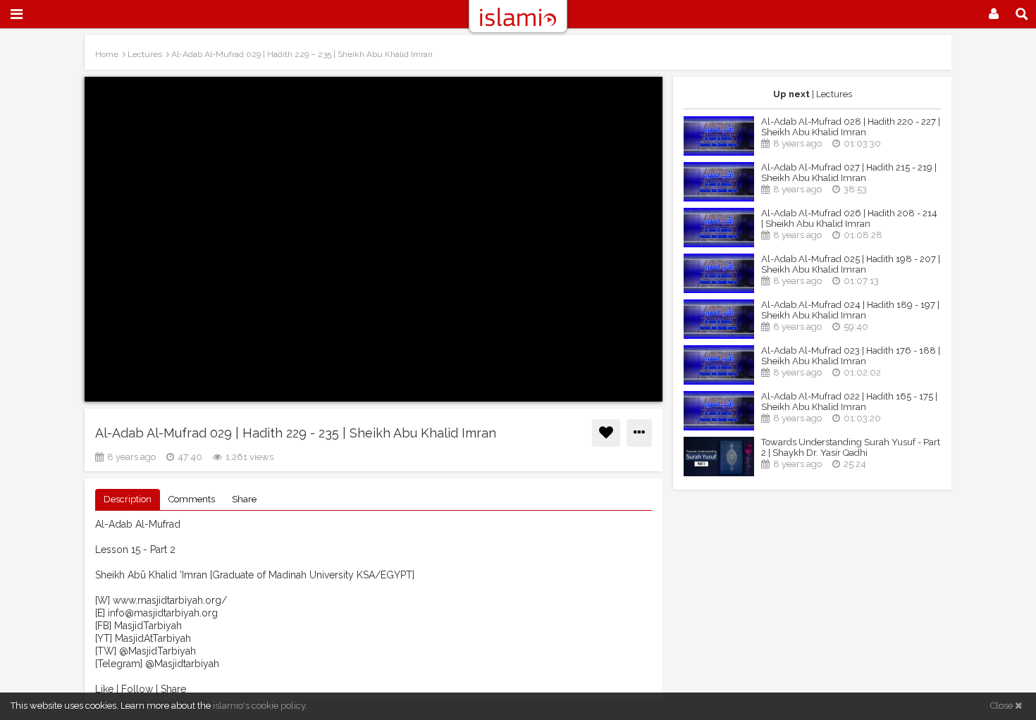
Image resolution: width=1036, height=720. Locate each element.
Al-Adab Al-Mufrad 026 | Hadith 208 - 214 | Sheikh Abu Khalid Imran (849, 218)
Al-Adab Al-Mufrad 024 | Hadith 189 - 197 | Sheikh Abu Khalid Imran (850, 310)
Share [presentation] (244, 499)
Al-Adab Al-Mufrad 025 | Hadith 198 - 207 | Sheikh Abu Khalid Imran (850, 264)
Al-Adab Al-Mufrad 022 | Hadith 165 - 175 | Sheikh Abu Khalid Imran (849, 401)
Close (1002, 705)
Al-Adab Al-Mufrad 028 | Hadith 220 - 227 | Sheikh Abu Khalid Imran (850, 126)
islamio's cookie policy (259, 705)
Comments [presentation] (191, 499)
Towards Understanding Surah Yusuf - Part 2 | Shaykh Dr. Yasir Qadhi (850, 447)
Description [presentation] (128, 499)
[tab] (127, 500)
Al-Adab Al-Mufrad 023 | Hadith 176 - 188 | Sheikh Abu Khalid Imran (850, 355)
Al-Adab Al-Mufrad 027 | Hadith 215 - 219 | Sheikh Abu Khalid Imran (849, 172)
